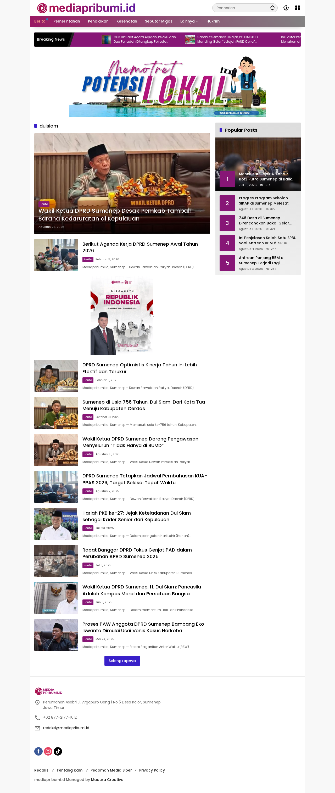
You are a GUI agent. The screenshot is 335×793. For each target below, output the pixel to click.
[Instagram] (48, 751)
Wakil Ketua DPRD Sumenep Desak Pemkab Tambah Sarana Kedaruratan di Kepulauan (115, 215)
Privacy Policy (152, 770)
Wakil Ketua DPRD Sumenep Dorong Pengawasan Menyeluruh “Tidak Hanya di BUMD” (140, 442)
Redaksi (41, 770)
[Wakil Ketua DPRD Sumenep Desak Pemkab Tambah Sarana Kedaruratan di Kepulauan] (122, 183)
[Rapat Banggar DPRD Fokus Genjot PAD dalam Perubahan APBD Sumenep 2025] (56, 561)
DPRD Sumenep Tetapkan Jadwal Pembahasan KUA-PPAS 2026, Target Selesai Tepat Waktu (144, 479)
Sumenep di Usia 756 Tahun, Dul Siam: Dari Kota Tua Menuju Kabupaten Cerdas (143, 405)
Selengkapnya (122, 660)
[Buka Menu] (297, 8)
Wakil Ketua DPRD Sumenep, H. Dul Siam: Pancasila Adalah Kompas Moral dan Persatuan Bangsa (141, 590)
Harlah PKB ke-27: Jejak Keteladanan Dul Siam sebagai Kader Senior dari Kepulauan (136, 516)
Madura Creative (107, 779)
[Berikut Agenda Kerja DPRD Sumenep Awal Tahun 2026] (56, 255)
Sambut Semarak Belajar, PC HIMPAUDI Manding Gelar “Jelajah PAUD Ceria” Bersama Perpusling (205, 39)
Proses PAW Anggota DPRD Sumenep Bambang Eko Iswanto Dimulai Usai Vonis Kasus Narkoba (143, 627)
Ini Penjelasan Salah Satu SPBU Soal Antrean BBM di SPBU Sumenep (268, 240)
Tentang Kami (70, 770)
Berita (44, 204)
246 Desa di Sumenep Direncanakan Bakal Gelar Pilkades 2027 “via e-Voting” (266, 221)
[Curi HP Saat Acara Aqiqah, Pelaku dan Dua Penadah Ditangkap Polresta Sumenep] (83, 39)
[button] (272, 7)
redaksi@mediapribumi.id (66, 727)
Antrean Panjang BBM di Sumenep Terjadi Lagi (261, 260)
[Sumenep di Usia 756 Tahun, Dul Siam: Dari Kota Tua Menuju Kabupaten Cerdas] (56, 413)
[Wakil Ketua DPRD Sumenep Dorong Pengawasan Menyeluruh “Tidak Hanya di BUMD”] (56, 450)
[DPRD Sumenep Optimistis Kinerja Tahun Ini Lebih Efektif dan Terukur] (56, 376)
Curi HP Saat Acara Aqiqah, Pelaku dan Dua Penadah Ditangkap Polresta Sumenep (122, 39)
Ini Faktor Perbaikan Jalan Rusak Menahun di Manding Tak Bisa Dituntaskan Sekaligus (284, 39)
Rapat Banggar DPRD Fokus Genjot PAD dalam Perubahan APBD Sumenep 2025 (137, 553)
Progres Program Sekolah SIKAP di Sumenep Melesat (264, 201)
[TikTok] (58, 751)
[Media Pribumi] (86, 7)
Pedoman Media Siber (111, 770)
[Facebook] (38, 751)
